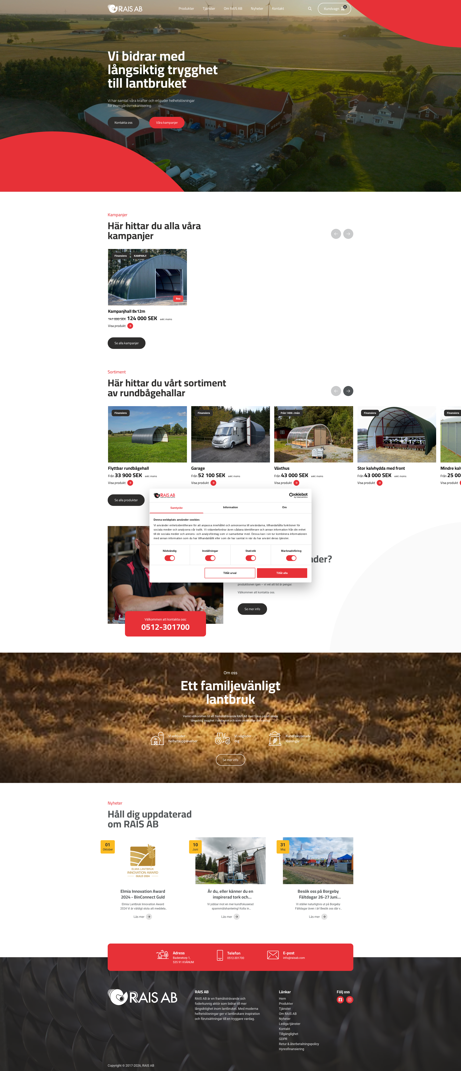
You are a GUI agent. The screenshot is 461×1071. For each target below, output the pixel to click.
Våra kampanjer (167, 122)
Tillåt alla (282, 572)
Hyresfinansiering (291, 1049)
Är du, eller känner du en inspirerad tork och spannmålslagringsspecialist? (234, 897)
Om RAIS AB (233, 8)
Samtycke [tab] (176, 507)
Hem (282, 998)
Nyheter (257, 8)
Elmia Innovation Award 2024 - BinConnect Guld (142, 894)
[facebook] (340, 999)
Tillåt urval (229, 572)
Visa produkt (117, 326)
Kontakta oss (123, 122)
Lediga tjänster (289, 1024)
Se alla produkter (126, 500)
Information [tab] (230, 507)
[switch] (210, 558)
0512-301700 (235, 958)
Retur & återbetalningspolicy (299, 1044)
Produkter (186, 8)
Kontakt (278, 8)
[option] (147, 289)
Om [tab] (284, 507)
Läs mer (139, 917)
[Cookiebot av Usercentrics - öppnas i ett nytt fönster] (292, 495)
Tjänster (209, 8)
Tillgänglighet (288, 1034)
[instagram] (349, 999)
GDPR (283, 1039)
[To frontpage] (125, 9)
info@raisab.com (294, 958)
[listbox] (230, 289)
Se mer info (252, 609)
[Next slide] (348, 391)
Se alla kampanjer (127, 343)
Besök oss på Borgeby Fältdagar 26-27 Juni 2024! (318, 897)
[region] (230, 289)
